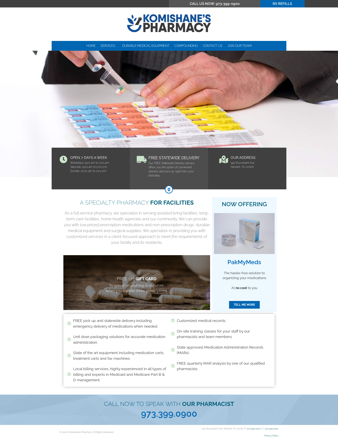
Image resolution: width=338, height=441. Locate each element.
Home (90, 46)
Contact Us (212, 46)
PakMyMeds (244, 262)
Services (108, 46)
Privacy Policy (271, 435)
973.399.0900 (169, 413)
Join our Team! (239, 46)
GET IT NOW (136, 292)
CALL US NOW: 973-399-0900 (215, 4)
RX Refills (282, 4)
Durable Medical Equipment (145, 46)
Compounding (186, 46)
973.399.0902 (272, 428)
